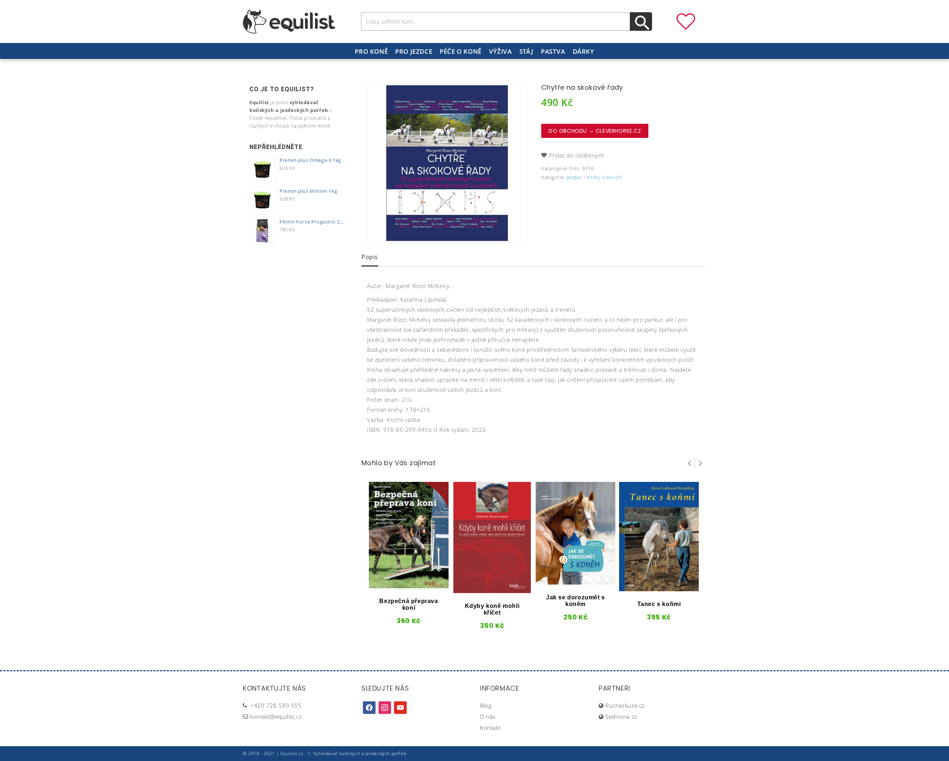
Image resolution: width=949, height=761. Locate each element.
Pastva (553, 51)
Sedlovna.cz (621, 716)
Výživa (500, 51)
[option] (447, 163)
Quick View (396, 585)
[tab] (369, 258)
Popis (369, 257)
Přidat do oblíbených (577, 155)
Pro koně (371, 51)
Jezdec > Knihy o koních (594, 177)
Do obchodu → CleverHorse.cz (595, 131)
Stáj (526, 51)
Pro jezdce (413, 51)
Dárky (583, 51)
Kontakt (490, 727)
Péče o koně (461, 51)
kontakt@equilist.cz (276, 716)
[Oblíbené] (686, 20)
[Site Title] (289, 20)
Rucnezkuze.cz (625, 705)
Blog (486, 705)
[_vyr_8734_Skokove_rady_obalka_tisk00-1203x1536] (447, 163)
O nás (488, 716)
